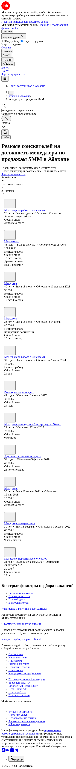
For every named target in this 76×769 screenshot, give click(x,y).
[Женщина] (10, 277)
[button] (5, 67)
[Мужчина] (10, 203)
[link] (7, 59)
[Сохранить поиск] (4, 132)
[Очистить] (6, 118)
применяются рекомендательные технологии (31, 732)
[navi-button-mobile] (4, 79)
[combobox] (17, 110)
